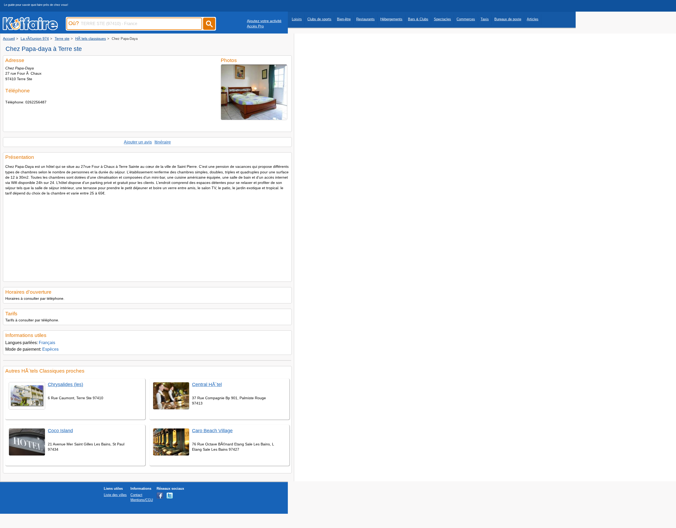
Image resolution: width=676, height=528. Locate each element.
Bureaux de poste (507, 19)
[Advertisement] (147, 237)
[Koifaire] (30, 28)
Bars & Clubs (418, 19)
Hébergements (391, 19)
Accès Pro (255, 26)
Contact (136, 495)
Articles (532, 19)
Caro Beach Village (212, 430)
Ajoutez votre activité (264, 21)
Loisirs (297, 19)
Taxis (485, 19)
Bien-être (344, 19)
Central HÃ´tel (207, 384)
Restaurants (365, 19)
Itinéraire (162, 142)
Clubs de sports (319, 19)
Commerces (466, 19)
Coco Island (60, 430)
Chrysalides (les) (65, 384)
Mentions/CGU (141, 500)
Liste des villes (115, 495)
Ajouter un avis (138, 142)
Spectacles (442, 19)
